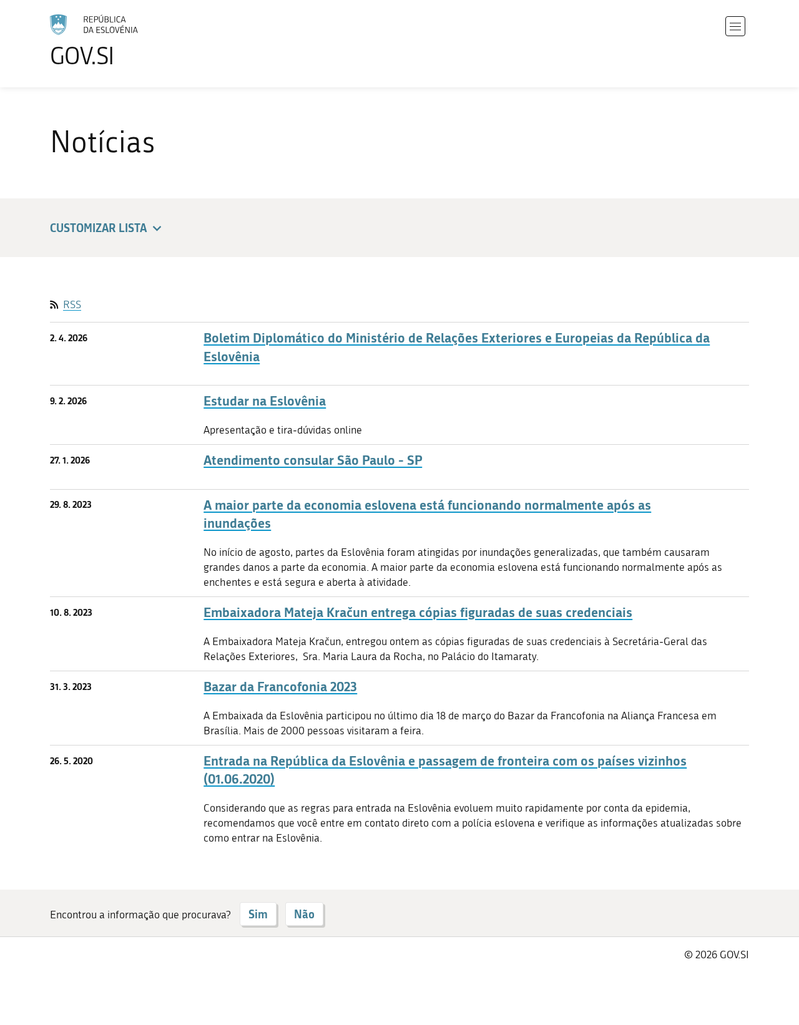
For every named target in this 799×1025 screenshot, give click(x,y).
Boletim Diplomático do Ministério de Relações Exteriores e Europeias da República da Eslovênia (456, 347)
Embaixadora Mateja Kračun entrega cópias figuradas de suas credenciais (417, 612)
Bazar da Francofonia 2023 (280, 687)
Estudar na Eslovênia (264, 401)
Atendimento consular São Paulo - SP (312, 460)
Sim (258, 914)
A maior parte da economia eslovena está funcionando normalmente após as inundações (427, 514)
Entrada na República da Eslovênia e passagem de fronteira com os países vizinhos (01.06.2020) (445, 770)
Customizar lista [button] (98, 228)
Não (304, 914)
